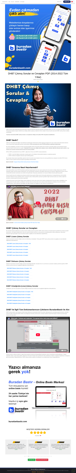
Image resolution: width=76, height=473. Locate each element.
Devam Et (34, 471)
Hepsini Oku (32, 459)
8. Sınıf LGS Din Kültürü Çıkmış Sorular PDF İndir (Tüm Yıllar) (27, 222)
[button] (24, 456)
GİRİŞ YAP (67, 1)
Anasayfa (4, 1)
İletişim (22, 1)
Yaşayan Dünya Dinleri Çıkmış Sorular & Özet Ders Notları (26, 161)
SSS (9, 1)
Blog (12, 1)
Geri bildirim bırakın (42, 459)
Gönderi (17, 1)
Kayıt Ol (59, 1)
